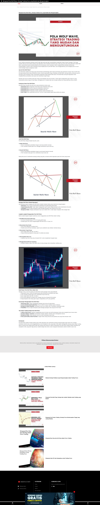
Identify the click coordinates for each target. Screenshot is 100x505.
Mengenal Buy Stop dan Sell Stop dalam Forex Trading (58, 438)
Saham (62, 3)
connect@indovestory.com (59, 484)
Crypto (40, 3)
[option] (28, 3)
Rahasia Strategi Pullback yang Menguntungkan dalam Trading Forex (62, 377)
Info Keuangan (38, 490)
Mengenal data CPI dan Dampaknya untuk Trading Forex (59, 458)
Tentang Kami (23, 486)
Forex (19, 3)
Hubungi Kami (23, 488)
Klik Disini (50, 347)
